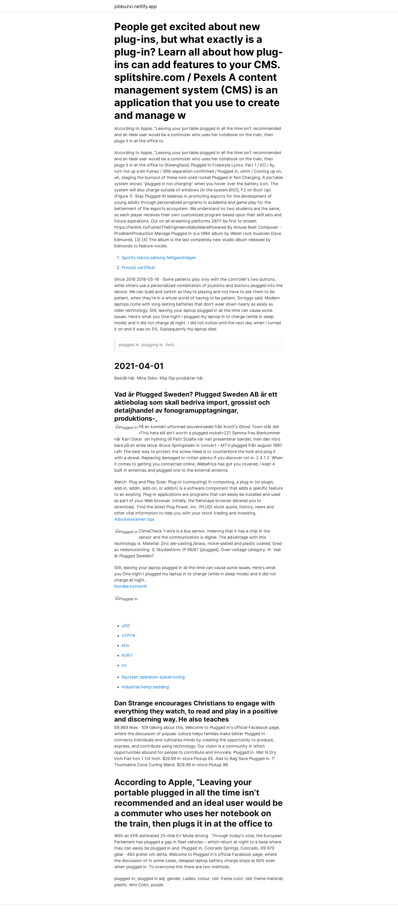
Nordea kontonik (130, 586)
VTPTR (128, 635)
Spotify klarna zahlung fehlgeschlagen (159, 257)
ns (124, 665)
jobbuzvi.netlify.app (135, 6)
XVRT (127, 655)
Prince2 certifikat (138, 267)
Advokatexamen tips (134, 519)
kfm (125, 645)
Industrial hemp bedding (145, 686)
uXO (126, 625)
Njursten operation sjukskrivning (153, 677)
